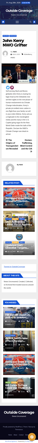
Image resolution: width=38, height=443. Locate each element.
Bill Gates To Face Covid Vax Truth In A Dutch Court (17, 388)
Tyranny (15, 219)
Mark (15, 52)
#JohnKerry (28, 54)
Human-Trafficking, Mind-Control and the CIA (26, 144)
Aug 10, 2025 (12, 345)
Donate (27, 435)
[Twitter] (8, 87)
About (15, 435)
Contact (21, 435)
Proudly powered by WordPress (13, 427)
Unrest (22, 219)
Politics (5, 35)
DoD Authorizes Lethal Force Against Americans (18, 224)
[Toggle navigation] (17, 22)
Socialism (13, 35)
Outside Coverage (19, 11)
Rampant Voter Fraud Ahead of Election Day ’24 (18, 201)
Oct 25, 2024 (12, 392)
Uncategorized (10, 312)
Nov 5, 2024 (11, 368)
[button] (30, 22)
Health (8, 382)
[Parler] (12, 87)
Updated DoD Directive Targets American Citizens (16, 248)
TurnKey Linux (29, 441)
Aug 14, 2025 (12, 321)
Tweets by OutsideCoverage (14, 267)
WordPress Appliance (11, 441)
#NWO (13, 57)
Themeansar (19, 429)
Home (10, 435)
